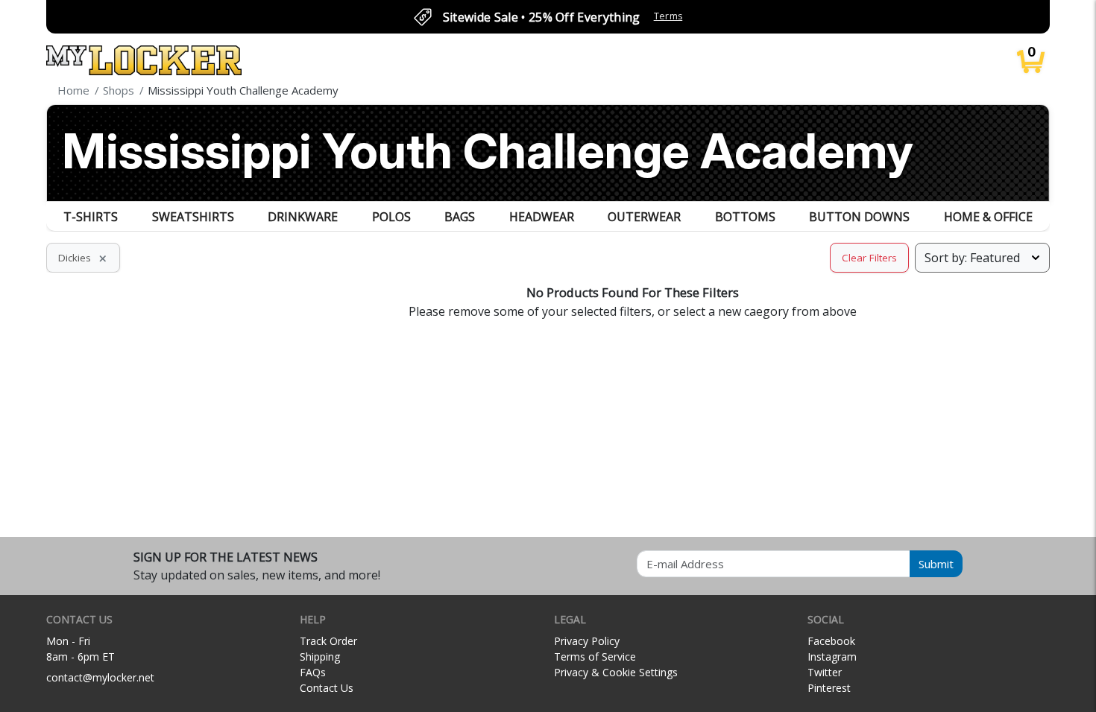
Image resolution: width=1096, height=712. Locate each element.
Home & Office (988, 217)
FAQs (313, 672)
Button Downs (859, 217)
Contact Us (326, 688)
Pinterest (829, 688)
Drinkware (303, 217)
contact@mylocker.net (100, 677)
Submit (936, 563)
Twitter (824, 672)
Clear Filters (869, 257)
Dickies (83, 257)
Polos (391, 217)
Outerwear (644, 217)
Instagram (832, 656)
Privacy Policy (587, 641)
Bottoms (745, 217)
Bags (459, 217)
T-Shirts (90, 217)
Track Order (328, 641)
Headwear (541, 217)
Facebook (831, 641)
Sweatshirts (193, 217)
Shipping (320, 656)
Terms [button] (668, 16)
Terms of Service (595, 656)
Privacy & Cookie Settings (616, 672)
